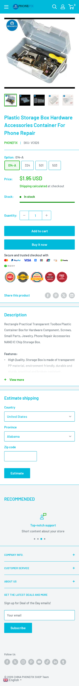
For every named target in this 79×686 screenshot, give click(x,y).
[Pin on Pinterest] (56, 295)
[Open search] (54, 6)
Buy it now (39, 244)
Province (10, 427)
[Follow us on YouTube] (39, 662)
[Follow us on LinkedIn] (55, 662)
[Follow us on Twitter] (15, 662)
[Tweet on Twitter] (64, 295)
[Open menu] (6, 7)
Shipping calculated (33, 186)
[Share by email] (72, 295)
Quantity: (10, 215)
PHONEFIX (10, 143)
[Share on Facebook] (48, 295)
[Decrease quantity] (24, 215)
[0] (71, 6)
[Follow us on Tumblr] (63, 662)
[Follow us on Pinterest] (31, 662)
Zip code (10, 447)
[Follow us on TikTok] (47, 662)
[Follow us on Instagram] (23, 662)
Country (9, 407)
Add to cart (39, 231)
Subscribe (18, 628)
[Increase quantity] (46, 215)
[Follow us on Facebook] (7, 662)
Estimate (17, 473)
